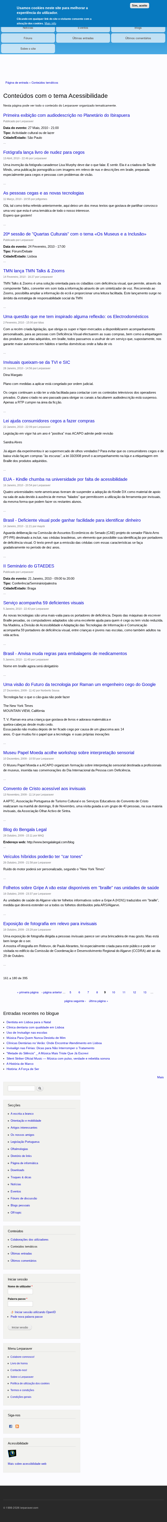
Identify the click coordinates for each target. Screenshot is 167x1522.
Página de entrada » (18, 82)
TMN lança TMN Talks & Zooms (34, 270)
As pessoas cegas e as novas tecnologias (43, 193)
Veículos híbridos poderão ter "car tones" (42, 856)
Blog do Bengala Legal (25, 829)
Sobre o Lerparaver (21, 1376)
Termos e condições (22, 1390)
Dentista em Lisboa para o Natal (29, 1022)
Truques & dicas (21, 1177)
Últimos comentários (138, 38)
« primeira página (27, 992)
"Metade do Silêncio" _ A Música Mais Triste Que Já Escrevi (47, 1053)
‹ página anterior (52, 992)
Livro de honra (19, 1363)
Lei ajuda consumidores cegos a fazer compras (49, 420)
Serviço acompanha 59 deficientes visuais (43, 602)
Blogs (138, 27)
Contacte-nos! (18, 1370)
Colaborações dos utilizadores (29, 1239)
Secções (14, 1105)
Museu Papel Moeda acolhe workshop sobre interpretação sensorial (68, 752)
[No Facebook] (10, 1425)
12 (134, 992)
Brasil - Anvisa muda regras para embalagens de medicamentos (65, 653)
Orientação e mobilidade (26, 1120)
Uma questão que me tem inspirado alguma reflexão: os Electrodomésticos (76, 316)
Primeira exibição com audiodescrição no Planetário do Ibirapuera (66, 115)
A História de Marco (20, 1063)
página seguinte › (75, 1001)
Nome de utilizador (20, 1286)
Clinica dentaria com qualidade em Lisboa (35, 1027)
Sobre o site (28, 48)
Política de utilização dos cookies (30, 1383)
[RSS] (17, 1425)
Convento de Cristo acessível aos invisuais (44, 788)
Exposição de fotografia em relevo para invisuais (50, 923)
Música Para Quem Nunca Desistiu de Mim (36, 1037)
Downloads (17, 1170)
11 (123, 992)
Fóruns (28, 38)
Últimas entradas (83, 38)
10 (113, 992)
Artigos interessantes (24, 1127)
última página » (98, 1001)
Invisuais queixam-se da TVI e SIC (36, 362)
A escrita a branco (22, 1113)
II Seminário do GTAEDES (28, 566)
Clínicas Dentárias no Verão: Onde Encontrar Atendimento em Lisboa (54, 1043)
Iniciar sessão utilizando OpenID (35, 1312)
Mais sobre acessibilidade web (27, 1463)
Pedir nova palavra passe (27, 1316)
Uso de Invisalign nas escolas (27, 1032)
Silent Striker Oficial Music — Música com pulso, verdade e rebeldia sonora (58, 1058)
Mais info (50, 23)
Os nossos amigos (22, 1134)
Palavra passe (17, 1298)
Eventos (83, 27)
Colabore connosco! (22, 1356)
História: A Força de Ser (23, 1069)
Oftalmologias (19, 1149)
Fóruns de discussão (24, 1198)
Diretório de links (21, 1156)
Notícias (28, 27)
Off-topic (16, 1212)
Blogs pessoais (20, 1205)
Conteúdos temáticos (45, 82)
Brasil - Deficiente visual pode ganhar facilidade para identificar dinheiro (72, 520)
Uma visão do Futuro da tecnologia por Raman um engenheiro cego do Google (79, 684)
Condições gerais (20, 1396)
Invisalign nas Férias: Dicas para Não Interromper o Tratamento (50, 1048)
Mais (160, 1077)
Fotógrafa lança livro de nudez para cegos (44, 152)
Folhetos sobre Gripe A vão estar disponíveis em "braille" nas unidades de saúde (81, 887)
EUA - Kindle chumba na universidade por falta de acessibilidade (65, 479)
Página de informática (24, 1163)
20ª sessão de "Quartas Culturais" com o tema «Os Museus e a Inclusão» (74, 234)
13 (144, 992)
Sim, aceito (139, 5)
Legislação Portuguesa (25, 1141)
